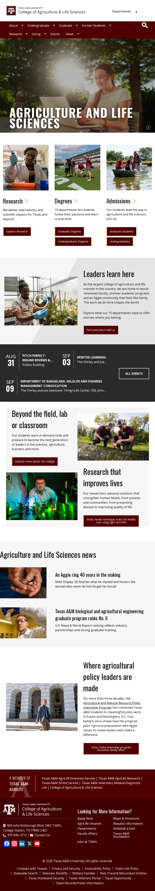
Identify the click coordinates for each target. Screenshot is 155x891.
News (70, 34)
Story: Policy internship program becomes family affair (111, 748)
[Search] (145, 25)
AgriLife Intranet (89, 823)
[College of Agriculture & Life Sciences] (46, 10)
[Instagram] (14, 844)
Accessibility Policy (98, 868)
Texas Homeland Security (46, 878)
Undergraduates (120, 241)
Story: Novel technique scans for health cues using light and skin (111, 521)
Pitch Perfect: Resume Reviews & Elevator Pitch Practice (36, 358)
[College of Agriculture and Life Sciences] (32, 809)
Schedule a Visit (124, 828)
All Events (134, 374)
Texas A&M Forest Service (60, 783)
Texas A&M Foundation (121, 835)
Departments (121, 11)
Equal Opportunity (118, 878)
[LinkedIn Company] (22, 844)
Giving (36, 34)
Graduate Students (121, 231)
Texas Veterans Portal (85, 878)
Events (55, 34)
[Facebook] (7, 844)
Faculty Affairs (87, 833)
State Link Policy (126, 868)
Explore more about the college (35, 461)
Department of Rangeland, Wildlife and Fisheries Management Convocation (61, 383)
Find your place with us (101, 330)
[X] (29, 844)
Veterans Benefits (55, 873)
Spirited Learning (91, 357)
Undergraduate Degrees (73, 241)
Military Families (83, 873)
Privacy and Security (66, 868)
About (13, 25)
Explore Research (17, 231)
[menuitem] (123, 11)
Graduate (65, 25)
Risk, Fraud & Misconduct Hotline (123, 873)
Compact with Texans (32, 868)
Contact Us (42, 835)
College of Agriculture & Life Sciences (76, 787)
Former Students (94, 25)
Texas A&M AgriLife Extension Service (68, 778)
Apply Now (85, 818)
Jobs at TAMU (87, 841)
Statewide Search (25, 873)
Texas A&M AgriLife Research (119, 778)
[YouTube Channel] (37, 844)
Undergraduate (38, 25)
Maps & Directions (126, 818)
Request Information (128, 823)
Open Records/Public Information (80, 883)
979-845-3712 (17, 835)
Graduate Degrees (69, 231)
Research (15, 34)
